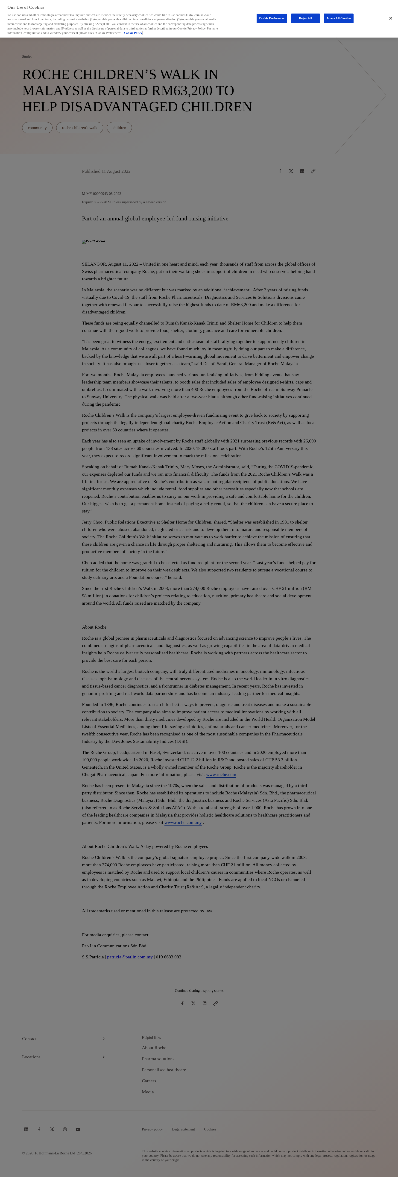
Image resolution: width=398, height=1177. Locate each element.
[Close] (391, 18)
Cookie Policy (133, 33)
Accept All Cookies (338, 18)
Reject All (305, 18)
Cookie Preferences (271, 18)
